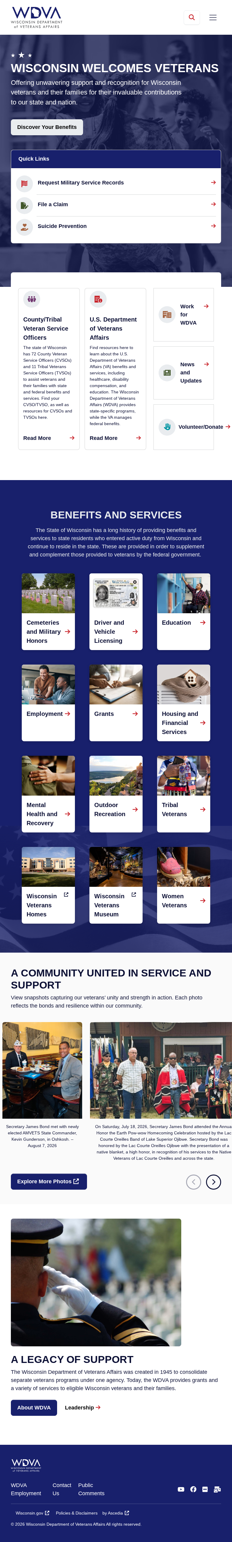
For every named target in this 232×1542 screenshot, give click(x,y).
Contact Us (62, 1489)
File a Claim (53, 204)
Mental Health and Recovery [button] (42, 814)
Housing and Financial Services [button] (180, 722)
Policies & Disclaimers (77, 1513)
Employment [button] (45, 713)
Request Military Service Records (81, 183)
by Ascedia (112, 1513)
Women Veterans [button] (174, 901)
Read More (37, 438)
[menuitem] (32, 1489)
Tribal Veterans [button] (174, 809)
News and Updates (191, 372)
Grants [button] (104, 713)
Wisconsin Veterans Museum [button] (109, 905)
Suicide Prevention (62, 226)
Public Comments (91, 1489)
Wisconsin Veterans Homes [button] (42, 905)
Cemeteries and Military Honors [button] (44, 631)
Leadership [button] (79, 1408)
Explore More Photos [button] (44, 1181)
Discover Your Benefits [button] (47, 127)
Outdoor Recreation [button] (109, 809)
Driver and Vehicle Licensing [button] (109, 631)
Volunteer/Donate (201, 427)
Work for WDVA (188, 314)
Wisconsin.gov (29, 1513)
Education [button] (176, 622)
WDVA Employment (26, 1489)
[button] (213, 1182)
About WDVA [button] (34, 1408)
